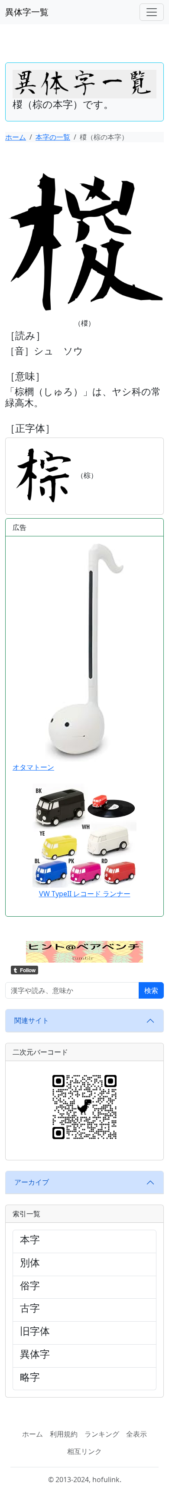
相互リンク (84, 1451)
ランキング (101, 1434)
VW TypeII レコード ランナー (84, 893)
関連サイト (31, 1020)
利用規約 (64, 1434)
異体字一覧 (27, 12)
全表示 (136, 1434)
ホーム (15, 137)
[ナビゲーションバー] (152, 12)
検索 (151, 990)
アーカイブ (31, 1182)
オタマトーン (33, 767)
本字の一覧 (53, 137)
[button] (84, 951)
